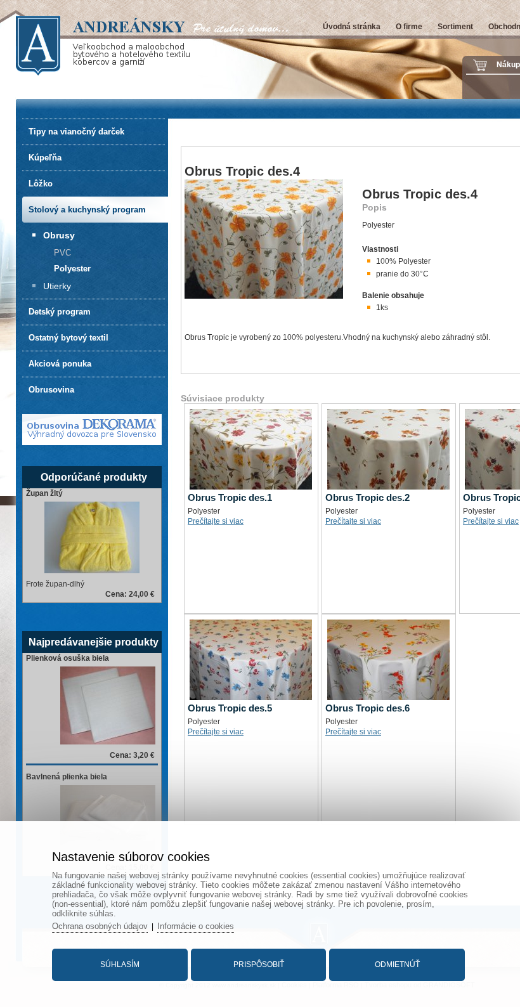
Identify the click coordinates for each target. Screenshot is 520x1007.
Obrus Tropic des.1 (230, 497)
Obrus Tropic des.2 (367, 497)
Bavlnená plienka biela (66, 776)
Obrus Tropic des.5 (230, 708)
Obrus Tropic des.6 (367, 708)
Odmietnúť (397, 964)
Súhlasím (120, 964)
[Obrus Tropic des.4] (264, 296)
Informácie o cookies (195, 926)
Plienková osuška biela (67, 658)
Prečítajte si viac (216, 521)
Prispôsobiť (258, 964)
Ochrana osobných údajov (100, 926)
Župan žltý (44, 493)
